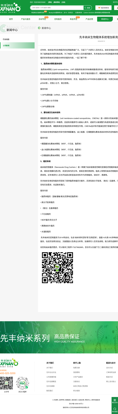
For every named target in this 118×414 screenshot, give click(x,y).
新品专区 (73, 19)
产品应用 (89, 19)
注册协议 (76, 381)
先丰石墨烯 (50, 386)
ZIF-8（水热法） (69, 12)
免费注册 (76, 367)
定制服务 (58, 19)
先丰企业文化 (51, 372)
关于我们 (49, 367)
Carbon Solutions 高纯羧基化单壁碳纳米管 (97, 12)
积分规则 (76, 390)
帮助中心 (88, 400)
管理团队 (68, 400)
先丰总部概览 (51, 381)
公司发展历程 (51, 377)
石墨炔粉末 (78, 12)
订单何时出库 (111, 372)
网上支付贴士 (111, 381)
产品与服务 (25, 19)
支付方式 (109, 367)
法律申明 (61, 400)
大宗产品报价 (78, 377)
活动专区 (42, 19)
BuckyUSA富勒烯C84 (55, 12)
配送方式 (109, 377)
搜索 (88, 8)
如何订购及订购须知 (80, 386)
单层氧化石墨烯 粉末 (37, 12)
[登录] (50, 2)
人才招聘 (55, 400)
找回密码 (76, 372)
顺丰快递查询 (96, 400)
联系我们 (49, 390)
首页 (11, 19)
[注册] (63, 2)
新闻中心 (105, 19)
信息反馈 (81, 400)
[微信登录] (56, 2)
